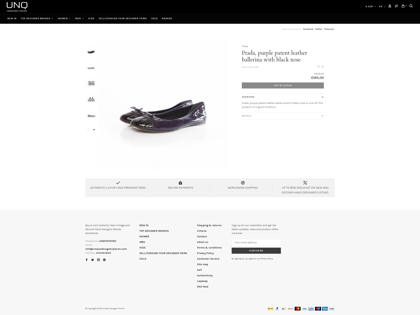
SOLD (154, 18)
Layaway (202, 281)
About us (202, 242)
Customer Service (208, 258)
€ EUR (370, 6)
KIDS (91, 18)
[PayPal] (277, 309)
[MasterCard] (298, 309)
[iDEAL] (270, 309)
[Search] (411, 6)
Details (247, 115)
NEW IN (12, 18)
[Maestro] (318, 309)
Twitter (318, 29)
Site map (202, 264)
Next (94, 129)
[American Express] (325, 309)
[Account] (390, 6)
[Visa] (304, 309)
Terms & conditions (209, 247)
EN (380, 6)
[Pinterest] (104, 260)
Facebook (308, 29)
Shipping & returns (209, 225)
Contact (202, 236)
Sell (199, 269)
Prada (245, 46)
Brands (167, 18)
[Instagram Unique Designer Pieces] (98, 260)
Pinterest (329, 29)
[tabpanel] (163, 103)
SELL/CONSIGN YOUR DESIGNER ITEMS (123, 18)
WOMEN (63, 18)
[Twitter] (92, 260)
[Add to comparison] (322, 66)
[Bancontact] (284, 309)
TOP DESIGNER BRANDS (35, 18)
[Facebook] (86, 260)
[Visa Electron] (311, 309)
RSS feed (202, 286)
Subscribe (256, 250)
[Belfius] (291, 309)
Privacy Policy (205, 253)
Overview (248, 97)
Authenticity (205, 275)
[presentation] (91, 51)
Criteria (201, 230)
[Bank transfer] (332, 309)
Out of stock (283, 85)
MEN (78, 18)
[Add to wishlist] (318, 66)
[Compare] (397, 6)
